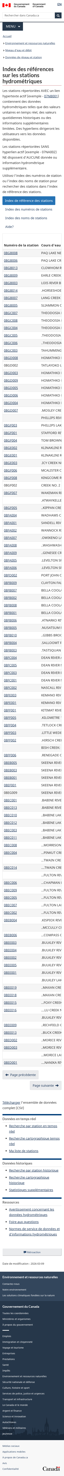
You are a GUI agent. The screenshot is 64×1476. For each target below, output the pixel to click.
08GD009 (11, 380)
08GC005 (11, 335)
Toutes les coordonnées (15, 1313)
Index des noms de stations (26, 218)
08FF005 (10, 717)
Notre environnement (14, 1289)
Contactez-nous (11, 1283)
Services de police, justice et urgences (23, 1393)
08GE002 (10, 448)
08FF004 (10, 725)
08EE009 (10, 1025)
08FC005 (10, 665)
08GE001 (10, 455)
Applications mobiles (13, 1451)
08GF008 (10, 478)
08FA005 (10, 560)
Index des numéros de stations (28, 209)
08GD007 (11, 410)
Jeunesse (7, 1433)
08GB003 (11, 283)
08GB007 (11, 298)
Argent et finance (12, 1410)
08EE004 (10, 950)
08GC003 (11, 350)
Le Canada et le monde (15, 1405)
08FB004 (10, 643)
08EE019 (10, 987)
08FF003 (10, 732)
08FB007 (10, 590)
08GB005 (11, 305)
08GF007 (10, 493)
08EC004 (10, 852)
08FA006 (10, 567)
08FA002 (10, 530)
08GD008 (11, 358)
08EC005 (10, 897)
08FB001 (10, 613)
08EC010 (10, 815)
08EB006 (10, 935)
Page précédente (23, 1075)
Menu (14, 26)
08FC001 (10, 680)
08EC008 (10, 845)
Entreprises (8, 1353)
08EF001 (10, 785)
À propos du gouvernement (17, 1324)
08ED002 (10, 1040)
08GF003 (10, 425)
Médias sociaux (10, 1445)
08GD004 (11, 403)
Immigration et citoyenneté (17, 1341)
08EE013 (10, 1032)
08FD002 (10, 575)
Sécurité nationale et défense (18, 1382)
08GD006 (11, 395)
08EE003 (10, 942)
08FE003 (10, 695)
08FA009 (10, 553)
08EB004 (10, 920)
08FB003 (10, 650)
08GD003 (11, 373)
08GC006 (11, 343)
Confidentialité (10, 1468)
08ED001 (10, 1062)
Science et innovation (14, 1416)
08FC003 (10, 672)
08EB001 (10, 777)
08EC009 (10, 890)
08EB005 (10, 762)
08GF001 (10, 433)
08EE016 (10, 1010)
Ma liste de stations (23, 1151)
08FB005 (10, 627)
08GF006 (10, 470)
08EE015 (10, 1002)
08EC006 (10, 882)
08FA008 (10, 545)
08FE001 (10, 702)
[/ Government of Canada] (24, 5)
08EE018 (10, 995)
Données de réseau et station (23, 57)
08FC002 (10, 687)
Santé (5, 1364)
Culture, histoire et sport (16, 1387)
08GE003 (10, 463)
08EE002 (10, 957)
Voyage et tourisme (13, 1347)
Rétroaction (36, 1253)
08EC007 (10, 905)
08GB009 (11, 275)
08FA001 (10, 523)
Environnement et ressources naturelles (30, 43)
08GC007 (11, 313)
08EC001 (10, 800)
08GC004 (11, 328)
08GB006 (11, 260)
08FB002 (10, 597)
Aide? (9, 226)
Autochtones (9, 1422)
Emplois (6, 1336)
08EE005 (10, 965)
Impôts (6, 1370)
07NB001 (51, 96)
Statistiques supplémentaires (31, 1190)
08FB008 (10, 605)
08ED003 (10, 1047)
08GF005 (10, 507)
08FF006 (10, 755)
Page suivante (43, 1085)
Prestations (8, 1359)
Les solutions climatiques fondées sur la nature (28, 1295)
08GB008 (11, 253)
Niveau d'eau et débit (18, 50)
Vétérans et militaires (14, 1427)
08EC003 (10, 830)
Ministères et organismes (16, 1319)
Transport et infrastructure (17, 1399)
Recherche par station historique (33, 1170)
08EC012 (10, 822)
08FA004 (10, 515)
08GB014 (11, 290)
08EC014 (10, 867)
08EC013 (10, 807)
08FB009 (10, 583)
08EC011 (10, 837)
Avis (4, 1463)
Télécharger (11, 1102)
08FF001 (10, 710)
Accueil (7, 36)
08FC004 (10, 657)
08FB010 (10, 635)
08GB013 (11, 268)
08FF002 (10, 740)
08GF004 (10, 440)
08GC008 (11, 320)
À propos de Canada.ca (15, 1457)
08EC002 (10, 912)
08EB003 (10, 770)
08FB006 (10, 620)
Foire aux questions (24, 1222)
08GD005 (11, 388)
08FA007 (10, 537)
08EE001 (10, 972)
